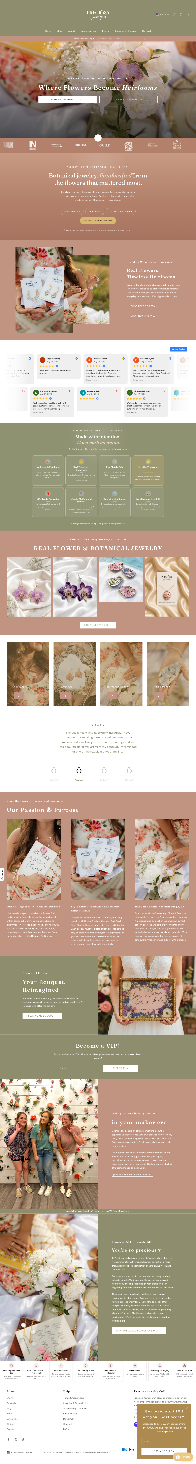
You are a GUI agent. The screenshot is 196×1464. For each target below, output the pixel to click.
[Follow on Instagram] (15, 1439)
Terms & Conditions (73, 1397)
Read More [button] (89, 380)
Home (48, 30)
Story (10, 1397)
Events (105, 30)
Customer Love (89, 30)
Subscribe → (121, 1068)
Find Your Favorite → (98, 625)
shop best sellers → (144, 306)
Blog (9, 1408)
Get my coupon (164, 1451)
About (71, 30)
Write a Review (178, 349)
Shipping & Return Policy (76, 1403)
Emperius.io (105, 1453)
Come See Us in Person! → (128, 99)
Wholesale (12, 1418)
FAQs (9, 1413)
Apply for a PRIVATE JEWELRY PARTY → (132, 1174)
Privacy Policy (70, 1413)
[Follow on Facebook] (8, 1439)
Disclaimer (68, 1418)
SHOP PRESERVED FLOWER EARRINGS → (139, 1330)
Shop (59, 30)
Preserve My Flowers (125, 30)
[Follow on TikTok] (23, 1439)
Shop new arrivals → (145, 315)
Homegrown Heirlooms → (67, 99)
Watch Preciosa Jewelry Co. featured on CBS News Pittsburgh (98, 1211)
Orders (10, 1424)
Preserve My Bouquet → (42, 1015)
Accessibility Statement (75, 1408)
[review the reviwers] (27, 358)
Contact (146, 30)
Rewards (11, 1403)
